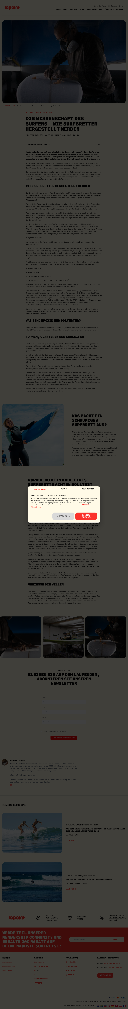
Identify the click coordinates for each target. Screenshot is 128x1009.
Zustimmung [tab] (40, 489)
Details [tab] (64, 489)
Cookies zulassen (86, 516)
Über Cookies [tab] (88, 489)
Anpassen (62, 516)
